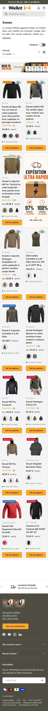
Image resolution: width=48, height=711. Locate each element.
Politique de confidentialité (32, 703)
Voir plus (6, 38)
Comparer (34, 45)
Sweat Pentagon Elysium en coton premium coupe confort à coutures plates (35, 336)
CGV (18, 700)
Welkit (10, 696)
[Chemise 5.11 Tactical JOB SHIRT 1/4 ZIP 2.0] (36, 509)
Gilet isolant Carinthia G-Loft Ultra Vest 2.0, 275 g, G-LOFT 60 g (35, 260)
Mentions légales (8, 700)
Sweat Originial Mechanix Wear (34, 465)
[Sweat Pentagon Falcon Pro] (36, 385)
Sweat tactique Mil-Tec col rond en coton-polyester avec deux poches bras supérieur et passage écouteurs (11, 114)
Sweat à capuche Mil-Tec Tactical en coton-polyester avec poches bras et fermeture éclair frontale (11, 189)
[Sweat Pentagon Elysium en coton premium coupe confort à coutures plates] (36, 314)
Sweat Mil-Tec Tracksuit (9, 403)
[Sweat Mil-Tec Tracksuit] (12, 385)
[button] (44, 8)
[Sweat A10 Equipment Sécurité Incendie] (12, 509)
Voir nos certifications (15, 626)
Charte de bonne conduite (11, 703)
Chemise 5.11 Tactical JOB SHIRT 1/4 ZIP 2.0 (35, 529)
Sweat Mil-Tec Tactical (9, 465)
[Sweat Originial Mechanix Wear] (36, 447)
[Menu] (4, 8)
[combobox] (24, 14)
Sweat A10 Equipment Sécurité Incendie (11, 529)
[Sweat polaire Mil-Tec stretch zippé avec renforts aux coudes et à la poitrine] (36, 90)
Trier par (6, 50)
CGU (24, 700)
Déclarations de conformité (28, 705)
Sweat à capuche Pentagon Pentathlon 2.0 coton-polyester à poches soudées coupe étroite (10, 263)
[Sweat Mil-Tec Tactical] (12, 447)
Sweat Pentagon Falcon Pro (34, 403)
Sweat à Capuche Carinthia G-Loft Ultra (11, 333)
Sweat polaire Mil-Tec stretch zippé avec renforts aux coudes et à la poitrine (35, 112)
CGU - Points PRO (34, 700)
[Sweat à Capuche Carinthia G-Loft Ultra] (12, 314)
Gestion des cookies (9, 705)
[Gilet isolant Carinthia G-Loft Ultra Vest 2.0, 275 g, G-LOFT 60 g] (36, 239)
